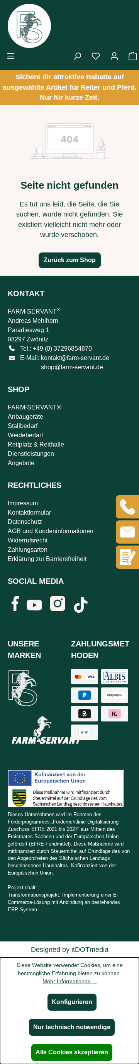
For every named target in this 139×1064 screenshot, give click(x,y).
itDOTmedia (89, 949)
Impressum (23, 503)
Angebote (21, 463)
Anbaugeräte (25, 416)
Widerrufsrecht (27, 540)
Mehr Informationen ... (69, 981)
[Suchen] (77, 56)
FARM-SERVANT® (34, 407)
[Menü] (11, 56)
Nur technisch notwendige (71, 1027)
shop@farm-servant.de (72, 367)
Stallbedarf (22, 426)
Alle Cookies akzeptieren (72, 1052)
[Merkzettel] (95, 56)
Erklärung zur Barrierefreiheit (47, 559)
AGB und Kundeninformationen (50, 531)
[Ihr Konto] (114, 56)
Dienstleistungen (31, 453)
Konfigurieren (72, 1002)
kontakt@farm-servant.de (75, 358)
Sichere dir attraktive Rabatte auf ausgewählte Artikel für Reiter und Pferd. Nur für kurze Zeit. (70, 87)
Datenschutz (25, 521)
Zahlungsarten (27, 549)
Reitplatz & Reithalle (36, 444)
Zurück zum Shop (70, 260)
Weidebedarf (25, 435)
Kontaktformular (29, 512)
